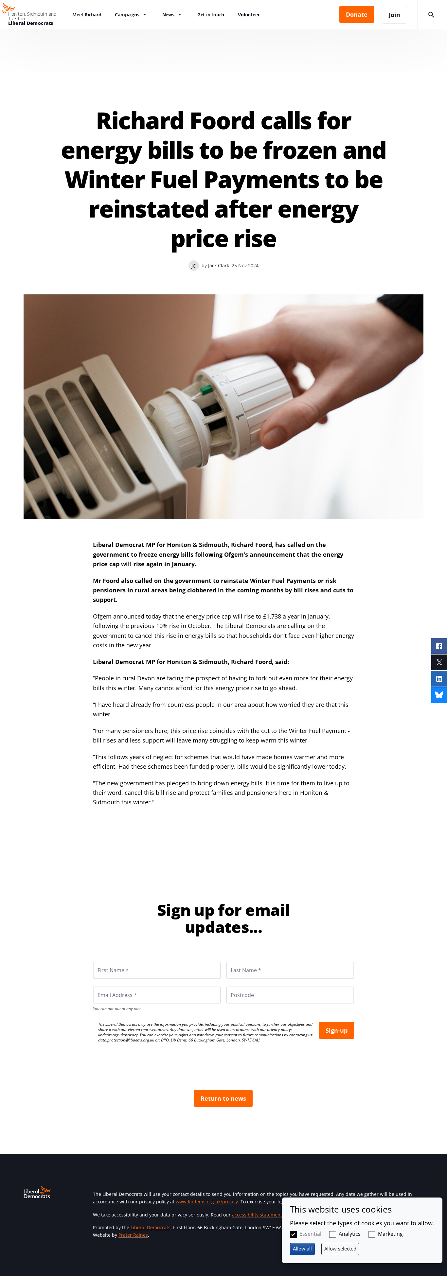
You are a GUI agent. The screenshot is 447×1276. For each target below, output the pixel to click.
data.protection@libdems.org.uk (126, 1040)
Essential (310, 1233)
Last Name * (238, 961)
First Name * (105, 961)
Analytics (350, 1233)
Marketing (390, 1233)
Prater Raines (133, 1235)
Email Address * (108, 986)
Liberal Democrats (150, 1227)
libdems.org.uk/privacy (118, 1035)
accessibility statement (257, 1215)
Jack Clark (218, 265)
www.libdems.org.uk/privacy (207, 1201)
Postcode (234, 986)
